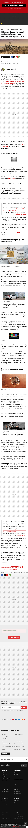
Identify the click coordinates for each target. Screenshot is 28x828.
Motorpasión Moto (18, 793)
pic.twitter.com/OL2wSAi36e (10, 210)
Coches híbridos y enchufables (6, 737)
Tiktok (3, 722)
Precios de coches (18, 743)
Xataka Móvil (4, 774)
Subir (22, 765)
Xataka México (5, 812)
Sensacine (16, 782)
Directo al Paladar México (7, 818)
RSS (22, 719)
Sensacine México (18, 814)
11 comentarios (6, 57)
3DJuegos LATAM (18, 812)
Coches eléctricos (18, 734)
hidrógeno (17, 572)
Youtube (13, 719)
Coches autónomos (19, 746)
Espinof (16, 784)
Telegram (19, 719)
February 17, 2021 (21, 535)
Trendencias (4, 800)
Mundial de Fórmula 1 (19, 749)
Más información (15, 826)
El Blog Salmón (17, 800)
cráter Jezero (11, 178)
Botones (23, 23)
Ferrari (13, 23)
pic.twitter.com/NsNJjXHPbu (10, 531)
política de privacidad (18, 710)
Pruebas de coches (19, 741)
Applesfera (4, 776)
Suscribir (23, 707)
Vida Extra (16, 774)
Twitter (14, 57)
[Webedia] (5, 766)
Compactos (17, 737)
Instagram (16, 719)
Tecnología (9, 572)
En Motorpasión (6, 301)
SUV (3, 741)
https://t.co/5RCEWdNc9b (9, 530)
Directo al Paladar (5, 791)
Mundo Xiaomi (4, 780)
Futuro (3, 749)
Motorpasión (17, 791)
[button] (10, 69)
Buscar (26, 759)
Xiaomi (8, 23)
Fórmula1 (4, 734)
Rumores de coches (6, 743)
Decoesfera (4, 802)
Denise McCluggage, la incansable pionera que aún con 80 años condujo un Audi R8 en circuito (12, 567)
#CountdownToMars (21, 209)
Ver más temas (5, 753)
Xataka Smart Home (6, 778)
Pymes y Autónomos (18, 802)
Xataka (3, 772)
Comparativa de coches (7, 746)
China (4, 23)
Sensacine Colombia (18, 816)
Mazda (18, 23)
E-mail (19, 57)
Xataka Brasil (4, 814)
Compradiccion (5, 804)
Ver (15, 637)
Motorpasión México (18, 818)
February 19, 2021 (21, 214)
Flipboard (17, 57)
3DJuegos (16, 772)
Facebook (12, 57)
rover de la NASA (15, 233)
